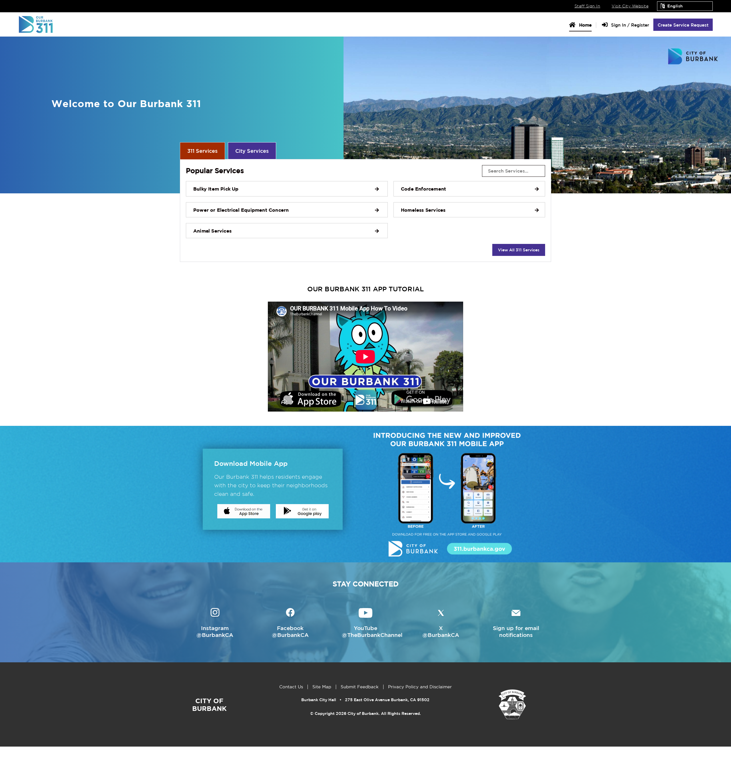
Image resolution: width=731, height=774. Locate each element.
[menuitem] (582, 24)
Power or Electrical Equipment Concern (241, 209)
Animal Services (212, 230)
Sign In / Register (629, 25)
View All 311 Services (518, 250)
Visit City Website (630, 6)
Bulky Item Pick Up (216, 188)
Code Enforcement (423, 188)
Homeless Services (423, 209)
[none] (365, 210)
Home (585, 25)
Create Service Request (683, 25)
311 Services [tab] (202, 151)
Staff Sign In (588, 6)
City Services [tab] (252, 151)
